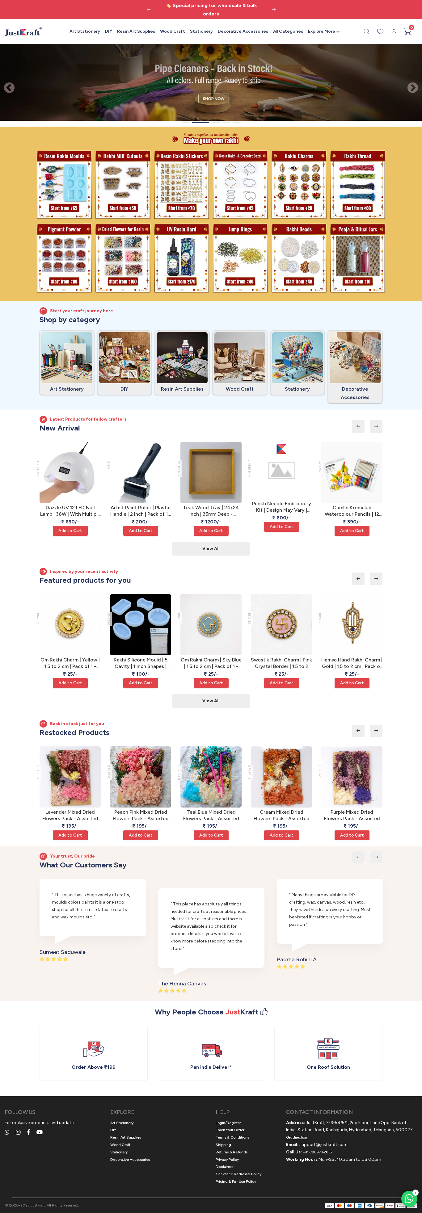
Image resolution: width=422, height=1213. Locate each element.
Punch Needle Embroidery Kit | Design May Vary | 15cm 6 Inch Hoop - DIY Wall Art (281, 507)
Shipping (223, 1145)
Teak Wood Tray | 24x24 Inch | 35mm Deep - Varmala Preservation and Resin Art (211, 511)
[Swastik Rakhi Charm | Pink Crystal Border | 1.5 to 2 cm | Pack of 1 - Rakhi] (281, 624)
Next (410, 85)
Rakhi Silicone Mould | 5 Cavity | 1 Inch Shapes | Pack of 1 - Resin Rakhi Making (140, 663)
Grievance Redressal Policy (238, 1174)
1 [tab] (185, 122)
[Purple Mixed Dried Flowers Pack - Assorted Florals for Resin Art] (351, 777)
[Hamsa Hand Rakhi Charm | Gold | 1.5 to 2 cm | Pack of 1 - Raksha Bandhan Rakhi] (351, 624)
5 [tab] (237, 122)
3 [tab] (216, 122)
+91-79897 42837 (317, 1152)
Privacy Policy (227, 1159)
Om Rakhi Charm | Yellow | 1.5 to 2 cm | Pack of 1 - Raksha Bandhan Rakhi (70, 663)
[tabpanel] (211, 82)
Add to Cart (70, 530)
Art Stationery (85, 31)
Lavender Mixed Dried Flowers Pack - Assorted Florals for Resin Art (70, 815)
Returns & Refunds (231, 1152)
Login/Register (228, 1123)
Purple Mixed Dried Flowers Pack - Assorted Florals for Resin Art (352, 815)
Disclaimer (225, 1167)
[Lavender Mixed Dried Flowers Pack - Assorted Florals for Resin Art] (70, 777)
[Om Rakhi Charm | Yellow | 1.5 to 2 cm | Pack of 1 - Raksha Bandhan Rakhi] (70, 624)
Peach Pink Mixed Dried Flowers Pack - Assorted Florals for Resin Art (141, 815)
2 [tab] (197, 122)
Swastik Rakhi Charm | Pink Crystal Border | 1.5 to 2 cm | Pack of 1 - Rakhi (281, 663)
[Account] (394, 31)
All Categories (288, 31)
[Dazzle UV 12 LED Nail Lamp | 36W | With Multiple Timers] (70, 472)
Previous (6, 85)
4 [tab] (226, 122)
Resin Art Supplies (136, 31)
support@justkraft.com (323, 1144)
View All (211, 548)
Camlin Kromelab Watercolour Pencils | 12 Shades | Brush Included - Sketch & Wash (352, 511)
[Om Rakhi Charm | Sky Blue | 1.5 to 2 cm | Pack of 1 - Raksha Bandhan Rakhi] (211, 624)
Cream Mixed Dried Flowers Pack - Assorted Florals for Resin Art (282, 815)
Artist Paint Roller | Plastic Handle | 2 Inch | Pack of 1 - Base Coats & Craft (140, 511)
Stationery (201, 31)
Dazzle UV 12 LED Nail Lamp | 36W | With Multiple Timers (70, 511)
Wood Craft (172, 31)
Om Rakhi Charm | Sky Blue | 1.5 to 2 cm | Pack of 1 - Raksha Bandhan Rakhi (211, 663)
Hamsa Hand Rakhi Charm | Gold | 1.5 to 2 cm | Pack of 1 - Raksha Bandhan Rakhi (351, 663)
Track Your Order (230, 1130)
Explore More (321, 31)
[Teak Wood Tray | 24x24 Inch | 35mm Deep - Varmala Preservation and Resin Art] (211, 472)
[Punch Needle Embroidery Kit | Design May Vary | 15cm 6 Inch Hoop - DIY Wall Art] (281, 470)
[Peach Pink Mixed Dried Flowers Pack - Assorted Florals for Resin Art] (140, 777)
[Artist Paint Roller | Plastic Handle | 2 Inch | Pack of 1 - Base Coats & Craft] (140, 472)
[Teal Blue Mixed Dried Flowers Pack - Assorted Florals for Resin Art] (211, 777)
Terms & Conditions (232, 1137)
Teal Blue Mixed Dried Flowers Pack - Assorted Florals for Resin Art (211, 815)
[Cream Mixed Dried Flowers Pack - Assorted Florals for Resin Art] (281, 777)
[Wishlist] (380, 31)
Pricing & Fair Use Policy (236, 1181)
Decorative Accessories (243, 31)
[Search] (366, 31)
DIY (108, 31)
